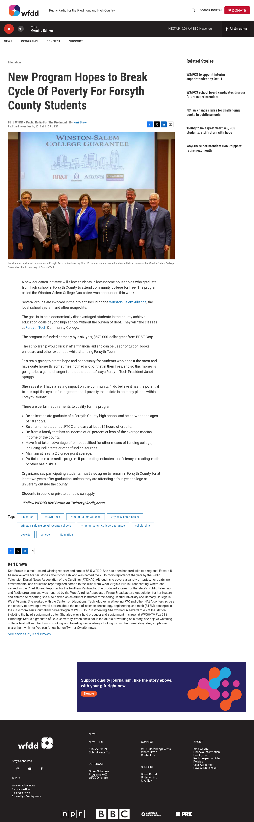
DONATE (239, 10)
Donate (89, 693)
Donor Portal (211, 10)
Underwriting (149, 777)
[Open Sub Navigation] (15, 41)
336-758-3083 (98, 749)
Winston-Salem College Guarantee (103, 525)
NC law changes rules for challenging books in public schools (213, 112)
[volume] (20, 28)
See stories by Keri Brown (29, 634)
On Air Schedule (99, 771)
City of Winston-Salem (125, 516)
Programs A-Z (98, 774)
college (45, 534)
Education (14, 62)
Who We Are (201, 749)
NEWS (92, 734)
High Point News (21, 792)
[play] (9, 29)
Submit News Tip (99, 752)
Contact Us (148, 755)
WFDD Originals (98, 777)
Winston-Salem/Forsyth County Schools (46, 525)
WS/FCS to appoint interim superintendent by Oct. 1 (206, 76)
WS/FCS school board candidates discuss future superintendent (216, 94)
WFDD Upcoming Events (156, 749)
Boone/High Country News (26, 796)
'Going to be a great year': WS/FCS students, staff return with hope (211, 130)
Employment (201, 755)
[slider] (27, 29)
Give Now (147, 780)
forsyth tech (52, 516)
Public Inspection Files (207, 758)
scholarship (142, 525)
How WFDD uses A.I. (205, 768)
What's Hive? (149, 752)
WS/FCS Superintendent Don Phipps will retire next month (215, 148)
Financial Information (206, 752)
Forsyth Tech (36, 327)
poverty (25, 534)
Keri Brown (81, 122)
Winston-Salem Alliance (127, 302)
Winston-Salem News (23, 785)
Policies (198, 761)
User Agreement (203, 764)
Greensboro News (21, 789)
